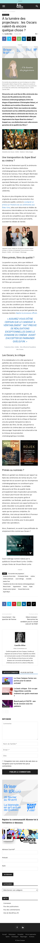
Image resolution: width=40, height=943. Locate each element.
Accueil (4, 11)
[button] (3, 6)
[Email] (29, 39)
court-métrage (20, 579)
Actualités (20, 934)
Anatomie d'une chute (9, 576)
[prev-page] (3, 711)
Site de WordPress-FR (11, 913)
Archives (31, 937)
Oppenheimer (17, 586)
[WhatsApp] (19, 39)
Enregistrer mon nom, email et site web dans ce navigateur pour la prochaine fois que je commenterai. (19, 763)
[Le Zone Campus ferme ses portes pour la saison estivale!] (7, 680)
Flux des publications (11, 906)
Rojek (30, 586)
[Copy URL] (34, 39)
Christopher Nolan (23, 576)
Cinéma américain (8, 579)
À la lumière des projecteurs (16, 573)
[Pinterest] (14, 39)
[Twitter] (9, 39)
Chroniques (11, 11)
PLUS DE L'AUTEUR (27, 672)
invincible (28, 579)
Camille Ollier (8, 34)
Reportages (23, 937)
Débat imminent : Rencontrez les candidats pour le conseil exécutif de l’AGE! (29, 620)
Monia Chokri (7, 586)
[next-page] (7, 711)
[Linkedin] (24, 39)
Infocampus (6, 683)
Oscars (25, 586)
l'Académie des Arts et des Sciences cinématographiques (18, 584)
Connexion (7, 903)
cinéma (33, 576)
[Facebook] (4, 39)
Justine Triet (6, 581)
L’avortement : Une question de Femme (9, 618)
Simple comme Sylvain (9, 589)
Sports (7, 937)
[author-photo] (20, 642)
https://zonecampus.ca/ (20, 648)
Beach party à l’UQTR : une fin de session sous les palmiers (25, 703)
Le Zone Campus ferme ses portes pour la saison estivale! (25, 680)
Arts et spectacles (30, 934)
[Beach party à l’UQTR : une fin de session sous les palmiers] (7, 703)
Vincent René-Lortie (23, 589)
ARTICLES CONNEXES (10, 672)
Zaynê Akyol (6, 591)
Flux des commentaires (11, 910)
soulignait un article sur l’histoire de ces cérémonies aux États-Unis (18, 205)
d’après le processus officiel (26, 313)
